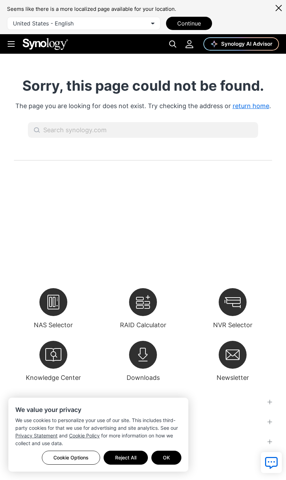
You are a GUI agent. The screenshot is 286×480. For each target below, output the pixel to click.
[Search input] (143, 130)
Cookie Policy (84, 435)
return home (251, 106)
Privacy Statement (36, 435)
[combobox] (83, 23)
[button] (36, 130)
